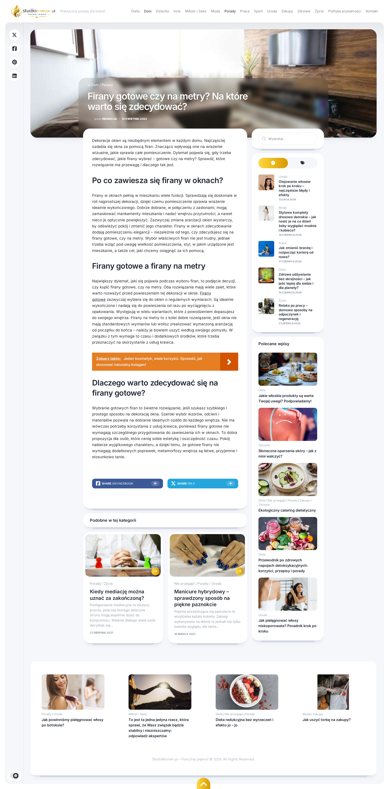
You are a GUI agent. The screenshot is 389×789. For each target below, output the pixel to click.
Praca (244, 11)
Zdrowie (303, 11)
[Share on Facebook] (14, 48)
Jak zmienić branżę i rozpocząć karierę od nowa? (296, 252)
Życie (319, 11)
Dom (148, 11)
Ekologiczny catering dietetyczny (287, 510)
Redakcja (105, 118)
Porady (230, 11)
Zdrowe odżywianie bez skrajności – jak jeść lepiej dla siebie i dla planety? (296, 281)
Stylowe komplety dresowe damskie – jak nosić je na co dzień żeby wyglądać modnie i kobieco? (298, 221)
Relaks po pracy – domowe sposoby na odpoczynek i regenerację (295, 312)
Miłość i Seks (195, 11)
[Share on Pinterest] (14, 62)
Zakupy (287, 11)
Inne (177, 11)
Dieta (135, 11)
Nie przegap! (184, 583)
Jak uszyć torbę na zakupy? (327, 719)
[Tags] (302, 163)
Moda (215, 11)
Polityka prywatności (344, 11)
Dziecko (162, 11)
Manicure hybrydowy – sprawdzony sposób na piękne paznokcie (202, 598)
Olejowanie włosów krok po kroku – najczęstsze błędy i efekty (295, 188)
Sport (258, 11)
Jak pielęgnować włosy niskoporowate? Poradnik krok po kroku (287, 625)
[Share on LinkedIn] (14, 76)
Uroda (272, 11)
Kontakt (372, 11)
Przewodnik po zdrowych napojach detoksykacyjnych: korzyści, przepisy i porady (283, 565)
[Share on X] (14, 35)
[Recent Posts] (273, 163)
